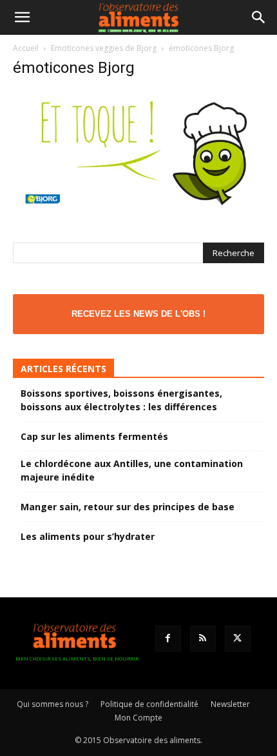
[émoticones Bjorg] (138, 212)
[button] (22, 17)
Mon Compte (138, 717)
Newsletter (230, 704)
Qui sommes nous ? (52, 704)
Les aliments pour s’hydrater (88, 536)
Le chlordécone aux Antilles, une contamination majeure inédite (132, 470)
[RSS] (203, 639)
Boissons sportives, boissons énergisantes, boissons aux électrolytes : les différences (121, 400)
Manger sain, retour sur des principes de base (127, 507)
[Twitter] (238, 639)
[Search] (259, 17)
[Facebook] (168, 639)
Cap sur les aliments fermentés (94, 436)
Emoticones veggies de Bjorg (104, 48)
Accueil (26, 48)
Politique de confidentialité (149, 704)
